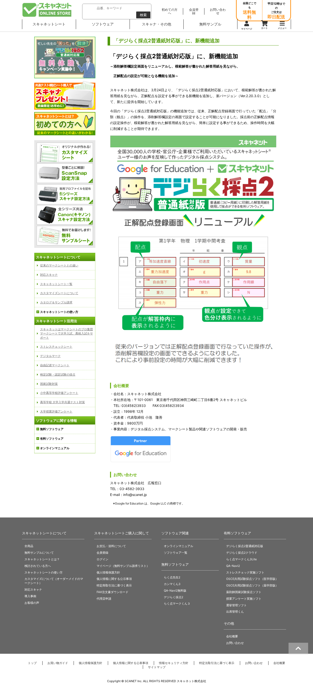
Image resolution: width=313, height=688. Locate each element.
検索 (143, 15)
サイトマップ (157, 667)
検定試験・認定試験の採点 (57, 374)
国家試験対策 (49, 384)
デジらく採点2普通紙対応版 (244, 546)
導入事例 (30, 596)
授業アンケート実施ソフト (243, 598)
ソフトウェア (103, 24)
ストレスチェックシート (56, 346)
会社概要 (232, 636)
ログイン (102, 559)
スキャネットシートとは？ (42, 559)
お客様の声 (31, 603)
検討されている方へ (37, 566)
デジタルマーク (50, 356)
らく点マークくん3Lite (241, 559)
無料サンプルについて (39, 552)
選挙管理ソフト (236, 605)
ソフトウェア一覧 (175, 552)
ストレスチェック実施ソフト (245, 572)
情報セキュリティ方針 (173, 663)
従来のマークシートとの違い (59, 265)
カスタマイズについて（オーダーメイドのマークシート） (53, 581)
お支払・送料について (111, 546)
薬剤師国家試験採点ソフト (243, 592)
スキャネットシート (49, 24)
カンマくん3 (172, 584)
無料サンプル (210, 24)
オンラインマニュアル (178, 546)
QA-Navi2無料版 (175, 590)
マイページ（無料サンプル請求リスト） (123, 566)
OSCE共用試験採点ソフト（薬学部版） (252, 585)
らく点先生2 (172, 577)
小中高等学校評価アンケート (59, 393)
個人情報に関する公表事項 (130, 663)
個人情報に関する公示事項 (114, 579)
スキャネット (47, 9)
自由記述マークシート (54, 365)
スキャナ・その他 (156, 24)
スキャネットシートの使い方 (43, 572)
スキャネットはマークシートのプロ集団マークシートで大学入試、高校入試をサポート (66, 333)
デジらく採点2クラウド (241, 552)
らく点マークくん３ (177, 603)
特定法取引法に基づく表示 (216, 663)
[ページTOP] (298, 649)
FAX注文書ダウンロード (112, 592)
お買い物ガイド (57, 663)
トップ (32, 663)
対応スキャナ (49, 274)
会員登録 (102, 552)
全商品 (28, 546)
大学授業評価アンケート (56, 411)
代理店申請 (104, 598)
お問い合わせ (235, 643)
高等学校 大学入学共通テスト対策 (62, 402)
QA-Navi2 (233, 566)
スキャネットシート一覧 (56, 284)
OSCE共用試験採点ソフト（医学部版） (252, 579)
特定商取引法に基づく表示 (114, 585)
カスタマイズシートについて (59, 293)
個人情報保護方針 (108, 572)
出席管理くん (235, 611)
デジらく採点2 (173, 597)
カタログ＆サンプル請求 (56, 302)
